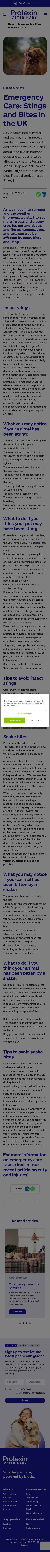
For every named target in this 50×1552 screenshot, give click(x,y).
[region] (25, 710)
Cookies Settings (25, 713)
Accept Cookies (14, 720)
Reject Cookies (35, 720)
